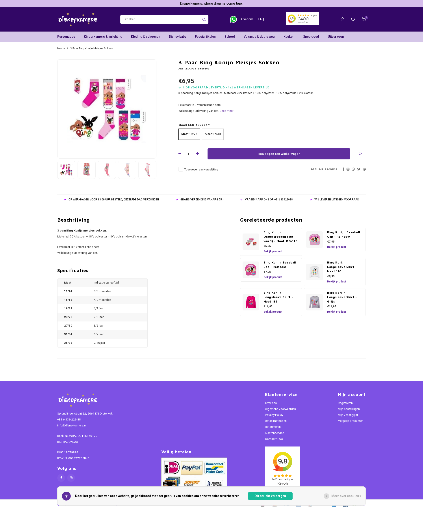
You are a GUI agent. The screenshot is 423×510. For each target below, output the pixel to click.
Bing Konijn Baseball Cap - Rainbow (343, 234)
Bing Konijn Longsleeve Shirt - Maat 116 (278, 297)
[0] (364, 19)
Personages (66, 36)
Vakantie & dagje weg (259, 36)
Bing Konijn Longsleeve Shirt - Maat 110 (342, 267)
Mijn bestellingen (349, 409)
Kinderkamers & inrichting (103, 36)
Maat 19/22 (189, 134)
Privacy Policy (274, 415)
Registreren (345, 403)
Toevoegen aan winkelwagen (279, 154)
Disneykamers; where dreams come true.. (211, 3)
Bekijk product (272, 251)
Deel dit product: (325, 169)
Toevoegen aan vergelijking (201, 170)
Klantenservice (274, 433)
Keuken (289, 36)
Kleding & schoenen (145, 36)
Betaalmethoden (276, 421)
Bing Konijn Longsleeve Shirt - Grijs (342, 297)
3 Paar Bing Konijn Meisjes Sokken (91, 48)
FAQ (261, 19)
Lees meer (226, 111)
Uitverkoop (336, 36)
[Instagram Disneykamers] (71, 478)
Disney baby (177, 36)
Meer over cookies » (346, 496)
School (229, 36)
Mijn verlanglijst (348, 415)
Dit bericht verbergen (270, 496)
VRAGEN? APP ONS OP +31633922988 (269, 200)
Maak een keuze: (194, 125)
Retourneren (273, 427)
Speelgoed (311, 36)
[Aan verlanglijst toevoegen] (360, 153)
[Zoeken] (204, 19)
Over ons (247, 19)
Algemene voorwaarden (280, 409)
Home (61, 48)
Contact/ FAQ (274, 439)
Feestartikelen (205, 36)
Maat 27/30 (213, 134)
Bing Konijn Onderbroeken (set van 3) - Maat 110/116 (280, 236)
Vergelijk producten (350, 421)
